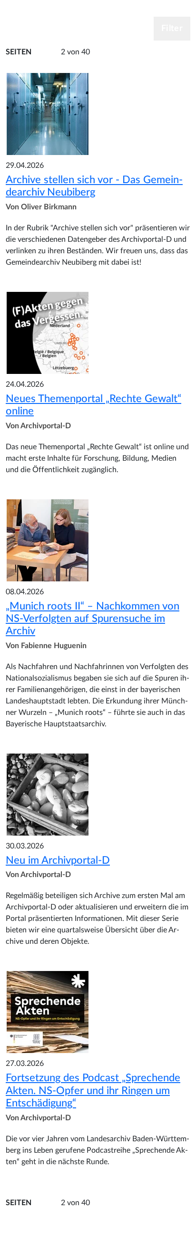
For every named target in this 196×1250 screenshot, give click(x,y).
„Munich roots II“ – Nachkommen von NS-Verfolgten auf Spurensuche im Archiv (92, 619)
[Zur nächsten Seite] (107, 52)
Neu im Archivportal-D (58, 860)
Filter (172, 28)
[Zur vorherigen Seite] (43, 52)
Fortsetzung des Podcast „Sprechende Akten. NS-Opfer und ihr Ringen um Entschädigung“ (93, 1090)
